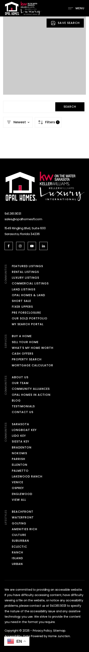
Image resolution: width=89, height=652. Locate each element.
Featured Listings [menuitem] (27, 266)
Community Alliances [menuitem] (31, 389)
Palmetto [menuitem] (20, 471)
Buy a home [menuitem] (22, 336)
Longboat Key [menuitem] (24, 430)
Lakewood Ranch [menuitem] (27, 476)
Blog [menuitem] (16, 400)
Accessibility (13, 636)
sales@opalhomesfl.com (23, 219)
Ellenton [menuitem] (19, 465)
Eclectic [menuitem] (19, 547)
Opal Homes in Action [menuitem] (31, 395)
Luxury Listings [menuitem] (25, 278)
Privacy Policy (42, 631)
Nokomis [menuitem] (19, 453)
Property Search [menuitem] (27, 359)
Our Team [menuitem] (20, 383)
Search (70, 107)
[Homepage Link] (23, 8)
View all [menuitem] (19, 500)
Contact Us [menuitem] (23, 412)
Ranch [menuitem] (17, 552)
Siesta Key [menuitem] (20, 441)
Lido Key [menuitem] (19, 436)
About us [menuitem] (20, 377)
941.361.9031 (13, 213)
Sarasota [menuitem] (20, 424)
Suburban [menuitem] (20, 541)
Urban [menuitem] (17, 564)
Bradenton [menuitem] (21, 447)
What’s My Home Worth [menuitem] (33, 348)
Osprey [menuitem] (18, 488)
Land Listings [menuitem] (24, 289)
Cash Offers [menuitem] (23, 354)
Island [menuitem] (17, 558)
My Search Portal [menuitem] (28, 324)
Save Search (69, 23)
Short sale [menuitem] (21, 301)
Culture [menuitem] (19, 535)
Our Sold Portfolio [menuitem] (30, 318)
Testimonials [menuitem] (23, 406)
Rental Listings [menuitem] (25, 272)
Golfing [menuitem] (19, 523)
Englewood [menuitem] (22, 494)
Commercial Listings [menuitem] (30, 283)
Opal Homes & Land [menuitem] (28, 295)
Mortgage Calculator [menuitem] (32, 365)
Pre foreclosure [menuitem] (26, 313)
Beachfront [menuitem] (23, 512)
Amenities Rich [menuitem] (24, 529)
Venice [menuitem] (17, 482)
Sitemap (59, 631)
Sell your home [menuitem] (25, 342)
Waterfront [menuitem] (23, 517)
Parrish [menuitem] (18, 459)
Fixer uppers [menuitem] (22, 307)
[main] (44, 87)
